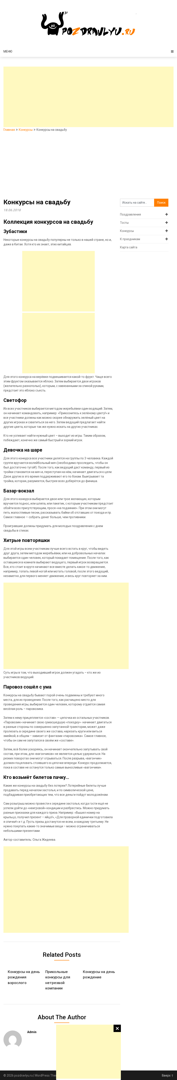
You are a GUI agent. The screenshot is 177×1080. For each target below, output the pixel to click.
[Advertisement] (88, 1052)
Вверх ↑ (168, 1075)
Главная (9, 129)
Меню (7, 51)
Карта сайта (128, 247)
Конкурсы (26, 129)
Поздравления (130, 214)
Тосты (124, 222)
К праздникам (130, 239)
